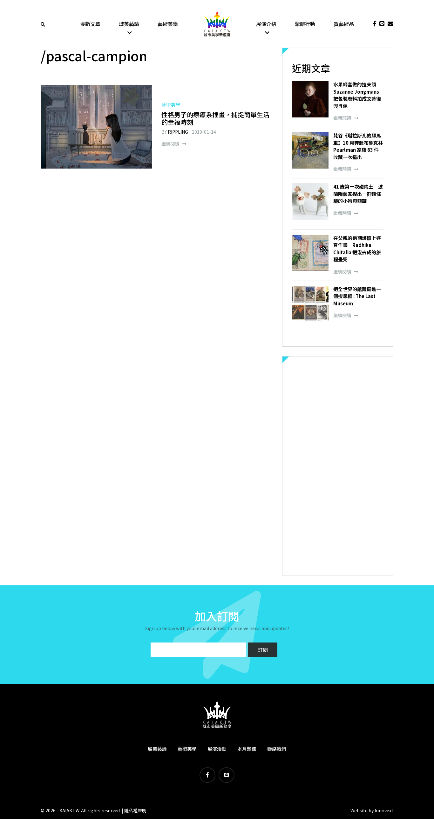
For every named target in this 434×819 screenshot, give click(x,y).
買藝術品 (344, 24)
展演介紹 (266, 24)
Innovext (384, 810)
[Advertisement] (337, 466)
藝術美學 (168, 24)
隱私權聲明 (135, 810)
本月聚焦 (246, 748)
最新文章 (90, 24)
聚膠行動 (305, 24)
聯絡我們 (276, 748)
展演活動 (217, 748)
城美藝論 (129, 24)
